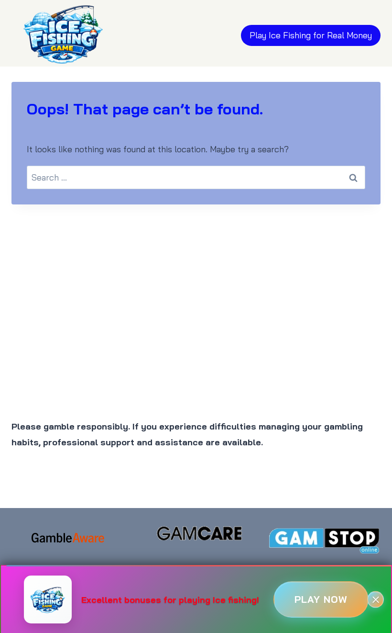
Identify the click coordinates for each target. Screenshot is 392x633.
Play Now (321, 599)
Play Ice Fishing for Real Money (311, 35)
